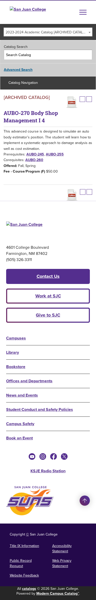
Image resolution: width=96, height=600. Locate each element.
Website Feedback (24, 575)
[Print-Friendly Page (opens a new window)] (82, 99)
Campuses (16, 338)
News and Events (22, 395)
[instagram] (42, 456)
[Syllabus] (71, 102)
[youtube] (32, 456)
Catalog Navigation (23, 82)
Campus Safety (20, 424)
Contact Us (48, 276)
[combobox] (48, 32)
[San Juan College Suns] (30, 500)
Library (12, 352)
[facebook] (53, 456)
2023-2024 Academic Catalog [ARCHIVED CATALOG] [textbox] (47, 32)
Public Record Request (21, 563)
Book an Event (19, 438)
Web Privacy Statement (61, 563)
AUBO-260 (34, 160)
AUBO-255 (55, 154)
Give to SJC (48, 315)
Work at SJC (48, 296)
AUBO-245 (35, 154)
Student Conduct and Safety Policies (39, 409)
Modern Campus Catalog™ (57, 593)
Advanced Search (18, 69)
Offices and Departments (29, 381)
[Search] (87, 55)
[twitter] (64, 456)
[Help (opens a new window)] (89, 99)
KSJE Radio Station (48, 471)
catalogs (29, 588)
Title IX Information (24, 546)
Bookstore (15, 367)
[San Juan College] (37, 12)
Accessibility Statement (62, 548)
